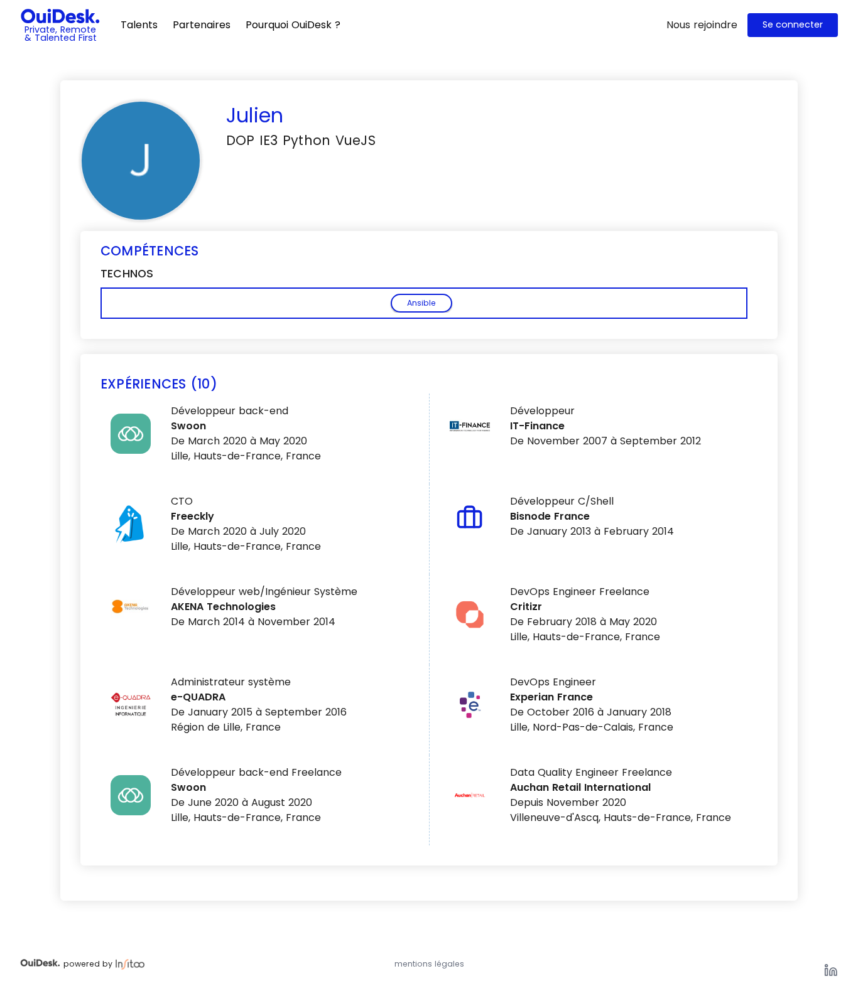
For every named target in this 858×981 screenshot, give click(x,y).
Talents (139, 25)
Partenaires (202, 25)
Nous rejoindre (701, 25)
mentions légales (429, 963)
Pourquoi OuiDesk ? (293, 25)
